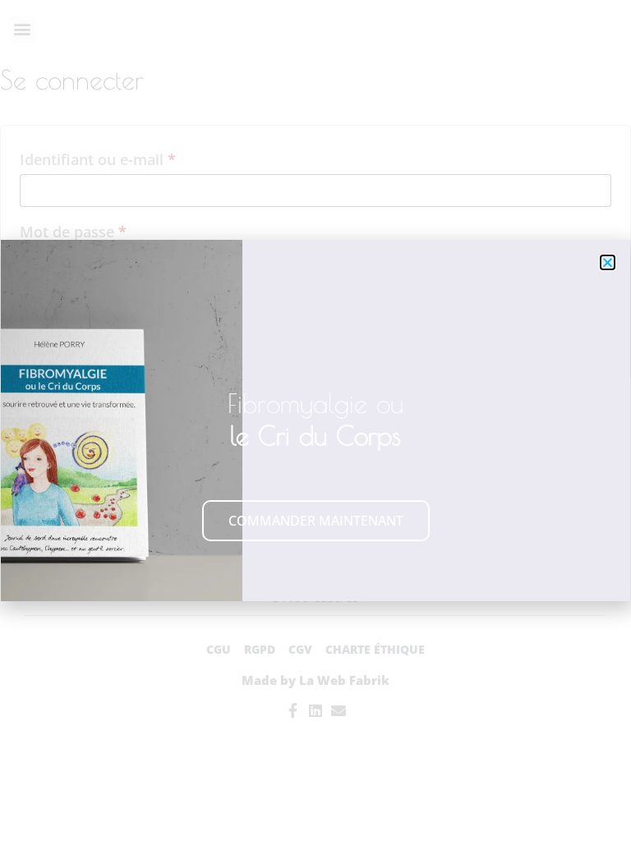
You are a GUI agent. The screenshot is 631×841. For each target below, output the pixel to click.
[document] (315, 420)
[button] (607, 262)
